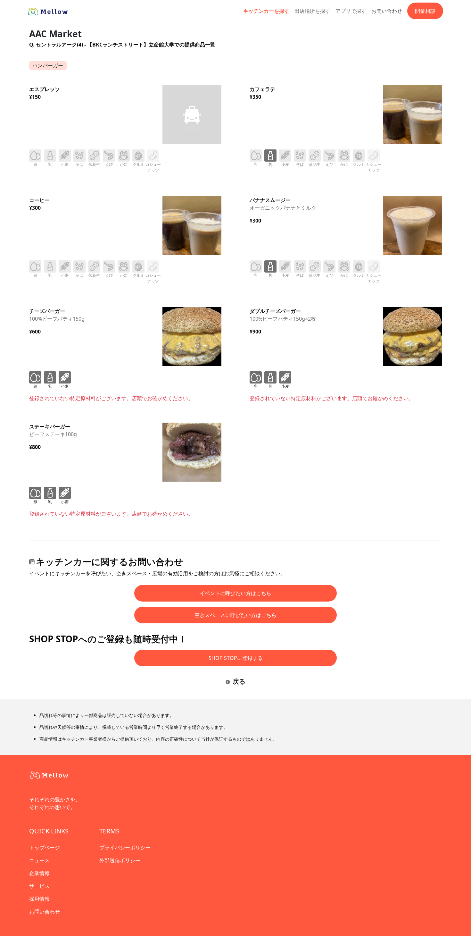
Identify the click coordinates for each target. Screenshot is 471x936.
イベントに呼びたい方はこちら (235, 593)
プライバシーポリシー (125, 847)
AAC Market (55, 34)
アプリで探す (350, 10)
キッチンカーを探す (266, 10)
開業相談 (425, 10)
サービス (39, 886)
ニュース (39, 860)
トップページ (44, 847)
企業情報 (39, 873)
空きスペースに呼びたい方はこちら (235, 615)
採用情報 (39, 898)
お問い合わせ (386, 10)
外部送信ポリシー (119, 860)
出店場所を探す (312, 10)
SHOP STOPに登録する (236, 658)
